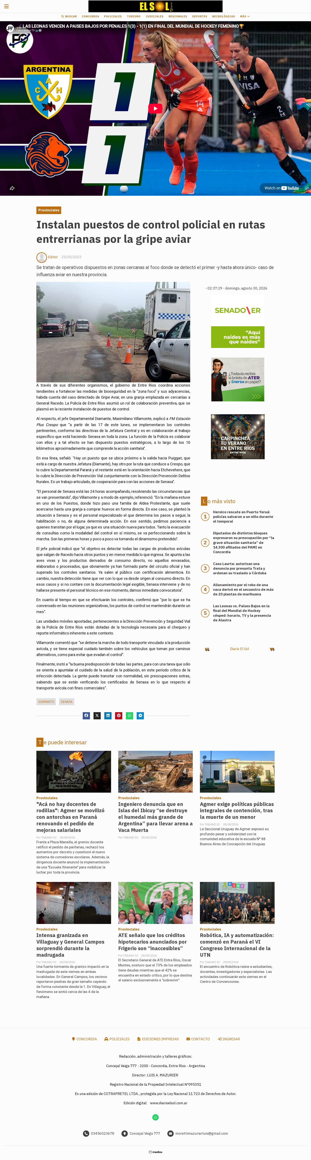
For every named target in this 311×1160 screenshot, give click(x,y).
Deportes (199, 16)
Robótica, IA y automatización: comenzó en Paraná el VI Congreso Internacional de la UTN (237, 945)
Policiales (113, 16)
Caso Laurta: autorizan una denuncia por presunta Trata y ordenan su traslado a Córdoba (239, 568)
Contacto (200, 1039)
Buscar (70, 16)
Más (243, 16)
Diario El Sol (239, 649)
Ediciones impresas (160, 1039)
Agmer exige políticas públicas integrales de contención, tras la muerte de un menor (237, 810)
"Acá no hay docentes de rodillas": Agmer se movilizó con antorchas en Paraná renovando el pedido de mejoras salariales (70, 817)
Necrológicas (223, 16)
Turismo (134, 16)
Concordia (90, 16)
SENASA (66, 702)
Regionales (178, 16)
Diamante (46, 702)
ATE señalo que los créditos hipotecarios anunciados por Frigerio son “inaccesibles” (152, 942)
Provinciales (48, 210)
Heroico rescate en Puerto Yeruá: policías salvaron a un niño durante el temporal (243, 517)
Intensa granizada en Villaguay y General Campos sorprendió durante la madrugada (70, 945)
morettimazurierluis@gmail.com (201, 1133)
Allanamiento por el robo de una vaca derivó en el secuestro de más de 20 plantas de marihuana (243, 589)
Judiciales (155, 16)
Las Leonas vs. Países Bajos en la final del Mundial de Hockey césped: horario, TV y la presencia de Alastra (242, 613)
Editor (53, 257)
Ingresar (231, 1039)
